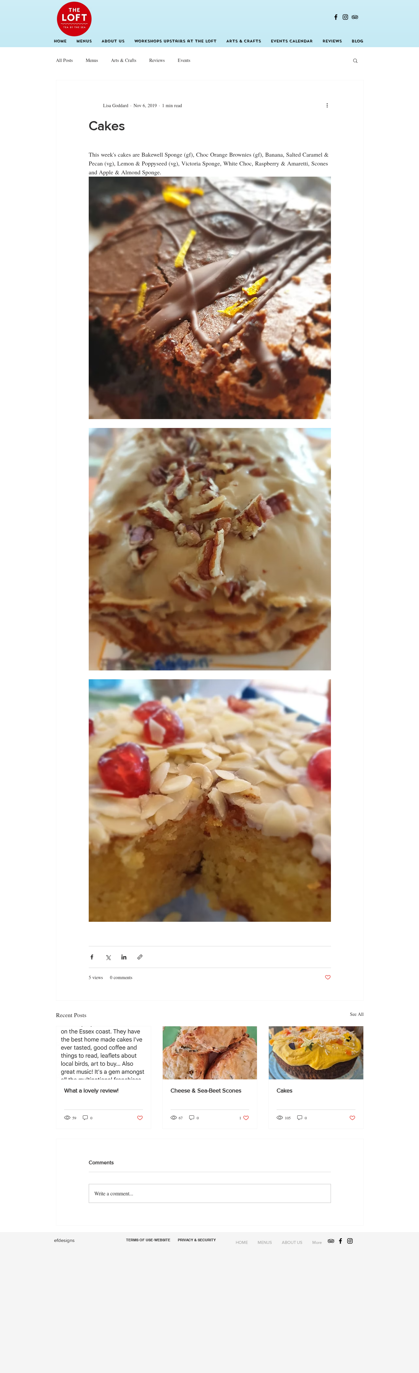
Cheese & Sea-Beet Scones (206, 1090)
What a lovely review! (91, 1090)
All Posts (64, 60)
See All (357, 1014)
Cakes (284, 1090)
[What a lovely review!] (103, 1052)
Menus (92, 60)
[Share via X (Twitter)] (108, 957)
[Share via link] (140, 957)
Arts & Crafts (123, 60)
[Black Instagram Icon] (345, 17)
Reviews (157, 60)
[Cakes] (316, 1052)
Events (184, 60)
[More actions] (327, 105)
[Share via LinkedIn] (124, 957)
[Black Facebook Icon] (335, 17)
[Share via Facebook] (92, 957)
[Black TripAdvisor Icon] (354, 17)
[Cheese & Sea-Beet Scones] (210, 1052)
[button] (355, 60)
